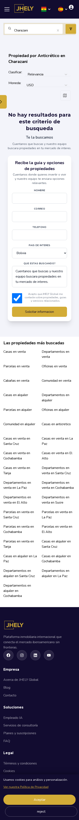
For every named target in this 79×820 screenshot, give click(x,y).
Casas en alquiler (15, 395)
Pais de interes (39, 245)
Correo (39, 208)
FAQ (6, 741)
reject (41, 811)
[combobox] (14, 30)
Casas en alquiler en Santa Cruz (56, 544)
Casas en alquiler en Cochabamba (56, 559)
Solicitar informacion (39, 311)
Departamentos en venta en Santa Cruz (56, 470)
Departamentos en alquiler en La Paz (55, 573)
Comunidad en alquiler (19, 424)
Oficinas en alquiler (55, 409)
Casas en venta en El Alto (57, 456)
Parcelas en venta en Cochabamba (18, 529)
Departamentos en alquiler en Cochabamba (17, 590)
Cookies (9, 771)
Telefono (39, 227)
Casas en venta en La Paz (57, 441)
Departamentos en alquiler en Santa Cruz (19, 573)
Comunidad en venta (56, 380)
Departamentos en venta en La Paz (17, 485)
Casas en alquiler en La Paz (20, 559)
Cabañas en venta (16, 380)
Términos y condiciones (20, 763)
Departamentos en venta (55, 354)
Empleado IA (13, 717)
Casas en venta (14, 351)
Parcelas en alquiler (17, 409)
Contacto (9, 695)
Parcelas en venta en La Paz (57, 515)
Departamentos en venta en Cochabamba (58, 485)
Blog (6, 687)
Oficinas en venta (54, 366)
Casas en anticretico (56, 424)
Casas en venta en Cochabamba (16, 456)
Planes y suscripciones (19, 733)
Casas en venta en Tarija (16, 470)
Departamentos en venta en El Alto (17, 500)
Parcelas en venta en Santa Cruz (18, 515)
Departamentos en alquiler (55, 398)
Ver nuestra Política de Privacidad (25, 787)
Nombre (39, 190)
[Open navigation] (8, 9)
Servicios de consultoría (20, 725)
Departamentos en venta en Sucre (55, 500)
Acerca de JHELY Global (20, 679)
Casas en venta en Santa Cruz (16, 441)
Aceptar (40, 799)
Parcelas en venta (16, 366)
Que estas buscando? (40, 263)
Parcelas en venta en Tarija (18, 544)
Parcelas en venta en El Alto (57, 529)
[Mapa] (65, 95)
